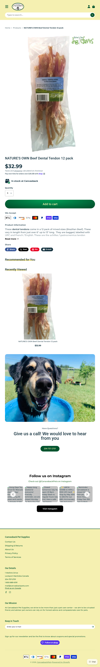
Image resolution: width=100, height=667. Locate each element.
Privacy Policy (11, 553)
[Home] (18, 7)
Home (7, 28)
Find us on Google (13, 588)
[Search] (92, 15)
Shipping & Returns (14, 545)
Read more (10, 239)
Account (88, 6)
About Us (9, 549)
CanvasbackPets (44, 662)
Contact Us (10, 542)
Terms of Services (13, 557)
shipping (18, 171)
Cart (93, 6)
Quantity (9, 188)
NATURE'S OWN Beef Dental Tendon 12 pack (38, 310)
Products (17, 28)
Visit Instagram (50, 509)
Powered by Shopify (61, 662)
